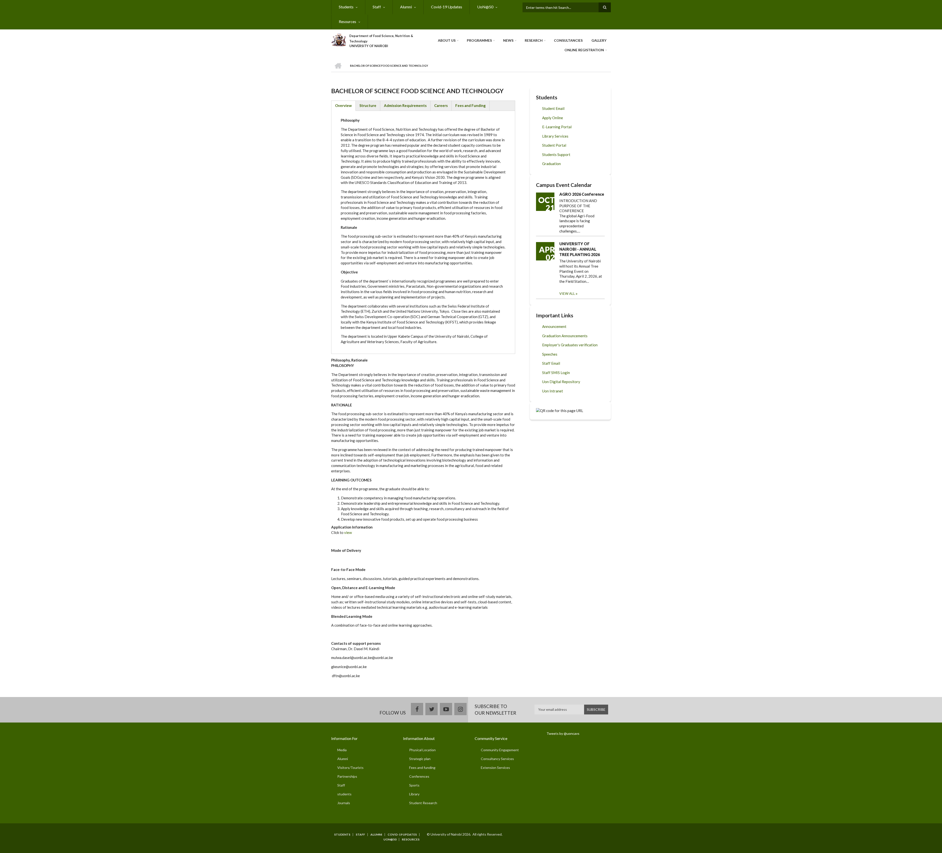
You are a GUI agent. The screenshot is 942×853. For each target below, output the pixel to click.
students (344, 794)
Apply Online (552, 118)
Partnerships (347, 776)
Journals (343, 803)
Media (342, 750)
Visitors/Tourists (350, 767)
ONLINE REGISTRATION (584, 50)
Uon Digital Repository (561, 381)
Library (414, 794)
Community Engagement (500, 750)
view (348, 532)
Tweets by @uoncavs (563, 733)
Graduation (551, 163)
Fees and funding (422, 767)
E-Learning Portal (557, 127)
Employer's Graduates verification (570, 345)
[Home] (338, 39)
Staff (377, 6)
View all (567, 293)
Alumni (406, 6)
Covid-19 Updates (446, 6)
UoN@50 (485, 6)
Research (534, 40)
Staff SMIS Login (556, 372)
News (508, 40)
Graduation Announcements (565, 336)
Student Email (553, 108)
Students (346, 6)
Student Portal (554, 145)
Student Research (423, 803)
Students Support (556, 154)
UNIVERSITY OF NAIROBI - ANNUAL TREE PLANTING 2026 (579, 249)
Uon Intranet (552, 391)
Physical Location (422, 750)
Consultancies (568, 40)
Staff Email (551, 363)
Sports (414, 785)
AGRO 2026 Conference (581, 194)
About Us (447, 40)
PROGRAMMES (479, 40)
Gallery (598, 40)
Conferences (419, 776)
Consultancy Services (497, 759)
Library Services (555, 136)
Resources (347, 21)
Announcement (554, 326)
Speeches (549, 354)
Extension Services (495, 767)
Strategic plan (420, 759)
